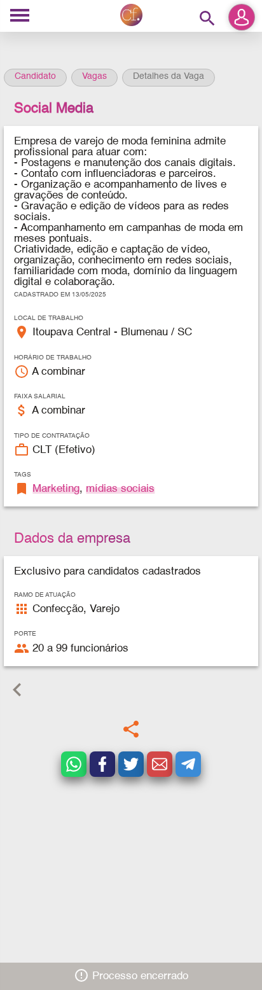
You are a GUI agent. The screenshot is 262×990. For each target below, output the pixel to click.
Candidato (35, 76)
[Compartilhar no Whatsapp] (73, 764)
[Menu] (19, 16)
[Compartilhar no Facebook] (102, 764)
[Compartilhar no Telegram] (188, 764)
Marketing (55, 489)
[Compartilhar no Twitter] (131, 764)
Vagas (94, 76)
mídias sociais (120, 489)
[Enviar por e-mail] (159, 764)
